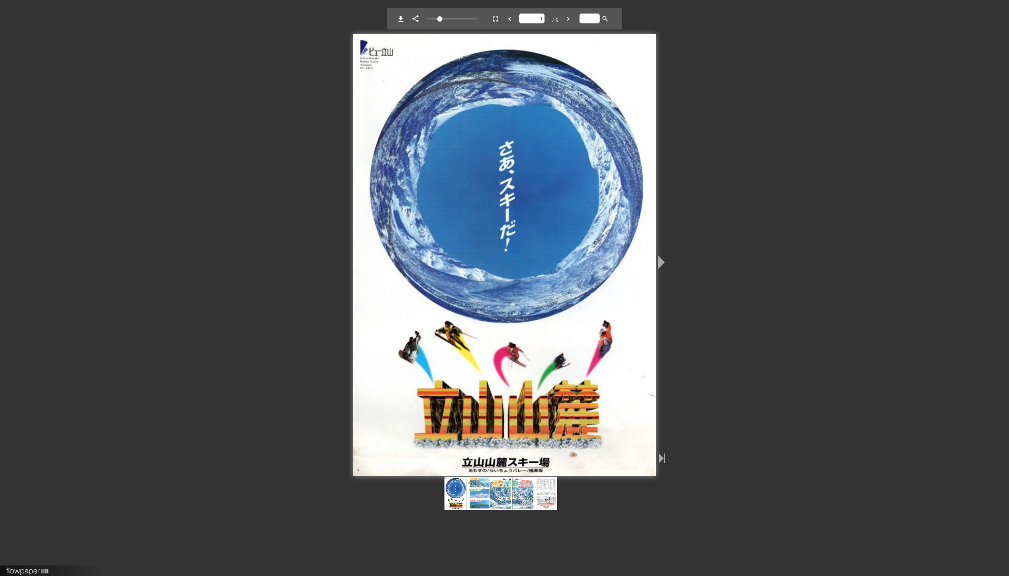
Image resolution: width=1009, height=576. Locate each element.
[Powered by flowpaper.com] (27, 567)
